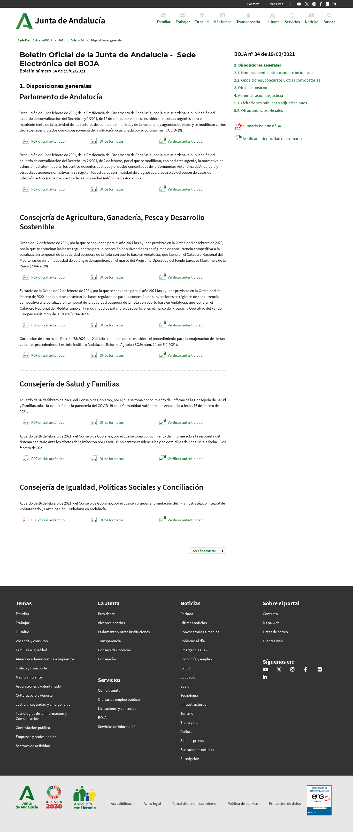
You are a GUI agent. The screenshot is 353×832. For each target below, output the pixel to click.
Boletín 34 (77, 40)
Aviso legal (152, 803)
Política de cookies (243, 803)
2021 (62, 40)
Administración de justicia (258, 95)
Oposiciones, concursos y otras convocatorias (277, 80)
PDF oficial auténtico (48, 141)
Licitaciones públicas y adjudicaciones (270, 102)
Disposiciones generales (257, 65)
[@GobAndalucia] (299, 3)
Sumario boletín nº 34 (262, 125)
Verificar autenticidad (185, 141)
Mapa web (276, 4)
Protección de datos (285, 803)
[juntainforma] (327, 3)
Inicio (74, 21)
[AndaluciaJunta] (321, 3)
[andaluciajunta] (307, 3)
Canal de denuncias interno (194, 803)
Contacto (253, 4)
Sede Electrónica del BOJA (35, 40)
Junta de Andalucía (24, 21)
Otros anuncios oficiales (258, 110)
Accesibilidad (121, 803)
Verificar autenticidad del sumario (272, 138)
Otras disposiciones (253, 87)
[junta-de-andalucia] (334, 3)
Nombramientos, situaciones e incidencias (274, 72)
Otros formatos (111, 141)
